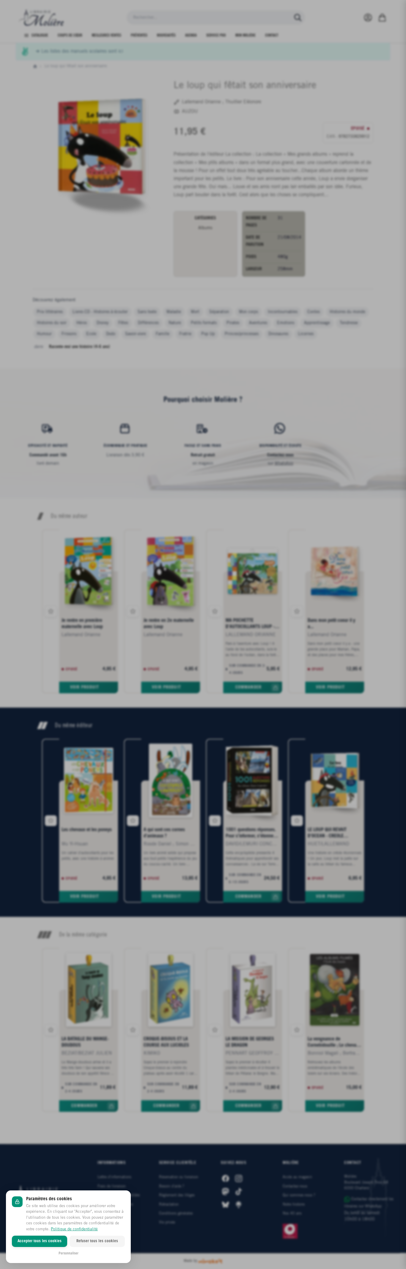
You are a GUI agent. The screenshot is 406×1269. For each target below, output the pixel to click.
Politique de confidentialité (74, 1229)
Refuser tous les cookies (97, 1241)
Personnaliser (68, 1253)
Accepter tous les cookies (40, 1241)
